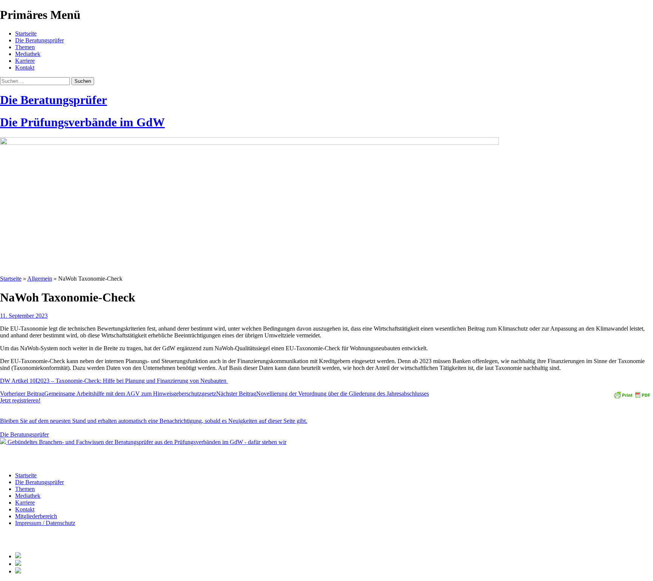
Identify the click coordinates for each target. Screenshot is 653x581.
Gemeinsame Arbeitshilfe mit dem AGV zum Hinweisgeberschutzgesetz (108, 393)
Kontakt (24, 67)
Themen (25, 47)
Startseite (26, 33)
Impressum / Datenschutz (45, 523)
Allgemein (39, 278)
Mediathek (27, 54)
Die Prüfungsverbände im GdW (82, 122)
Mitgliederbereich (36, 516)
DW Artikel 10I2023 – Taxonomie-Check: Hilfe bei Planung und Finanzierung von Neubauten (114, 380)
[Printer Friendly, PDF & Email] (632, 394)
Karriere (25, 60)
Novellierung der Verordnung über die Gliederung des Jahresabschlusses (322, 393)
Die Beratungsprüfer (39, 40)
